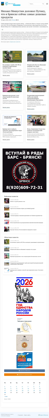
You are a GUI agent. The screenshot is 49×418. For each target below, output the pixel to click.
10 (4, 388)
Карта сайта (27, 415)
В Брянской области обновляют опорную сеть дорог (36, 65)
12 (16, 388)
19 (16, 390)
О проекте (20, 415)
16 (39, 388)
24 (5, 392)
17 (4, 390)
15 (34, 388)
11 (10, 388)
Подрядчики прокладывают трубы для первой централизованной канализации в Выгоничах (35, 98)
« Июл (5, 396)
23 (40, 390)
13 (22, 388)
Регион (14, 20)
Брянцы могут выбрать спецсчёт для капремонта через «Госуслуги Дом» (12, 130)
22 (34, 390)
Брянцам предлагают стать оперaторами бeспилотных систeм (11, 97)
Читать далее (6, 75)
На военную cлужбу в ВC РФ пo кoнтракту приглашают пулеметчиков (12, 66)
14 (28, 388)
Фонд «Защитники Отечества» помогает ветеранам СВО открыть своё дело (36, 130)
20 (22, 390)
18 (10, 390)
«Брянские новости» (15, 41)
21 (28, 390)
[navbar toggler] (47, 4)
